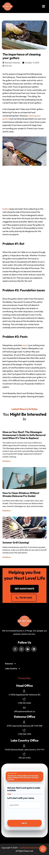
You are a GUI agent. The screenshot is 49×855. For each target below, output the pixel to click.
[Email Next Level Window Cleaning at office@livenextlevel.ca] (24, 707)
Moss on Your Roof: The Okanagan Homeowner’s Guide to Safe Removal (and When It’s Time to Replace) (24, 435)
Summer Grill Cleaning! (16, 542)
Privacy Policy (24, 678)
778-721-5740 (24, 758)
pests (25, 345)
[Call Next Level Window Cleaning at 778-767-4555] (24, 699)
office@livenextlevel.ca (24, 711)
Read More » (7, 461)
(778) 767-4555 (24, 703)
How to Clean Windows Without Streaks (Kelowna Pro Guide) (21, 494)
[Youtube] (28, 649)
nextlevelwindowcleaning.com (33, 847)
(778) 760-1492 (24, 734)
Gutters (6, 209)
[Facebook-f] (15, 649)
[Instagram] (21, 649)
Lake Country (11, 668)
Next (24, 823)
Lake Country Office (24, 740)
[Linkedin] (34, 649)
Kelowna (9, 663)
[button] (43, 6)
